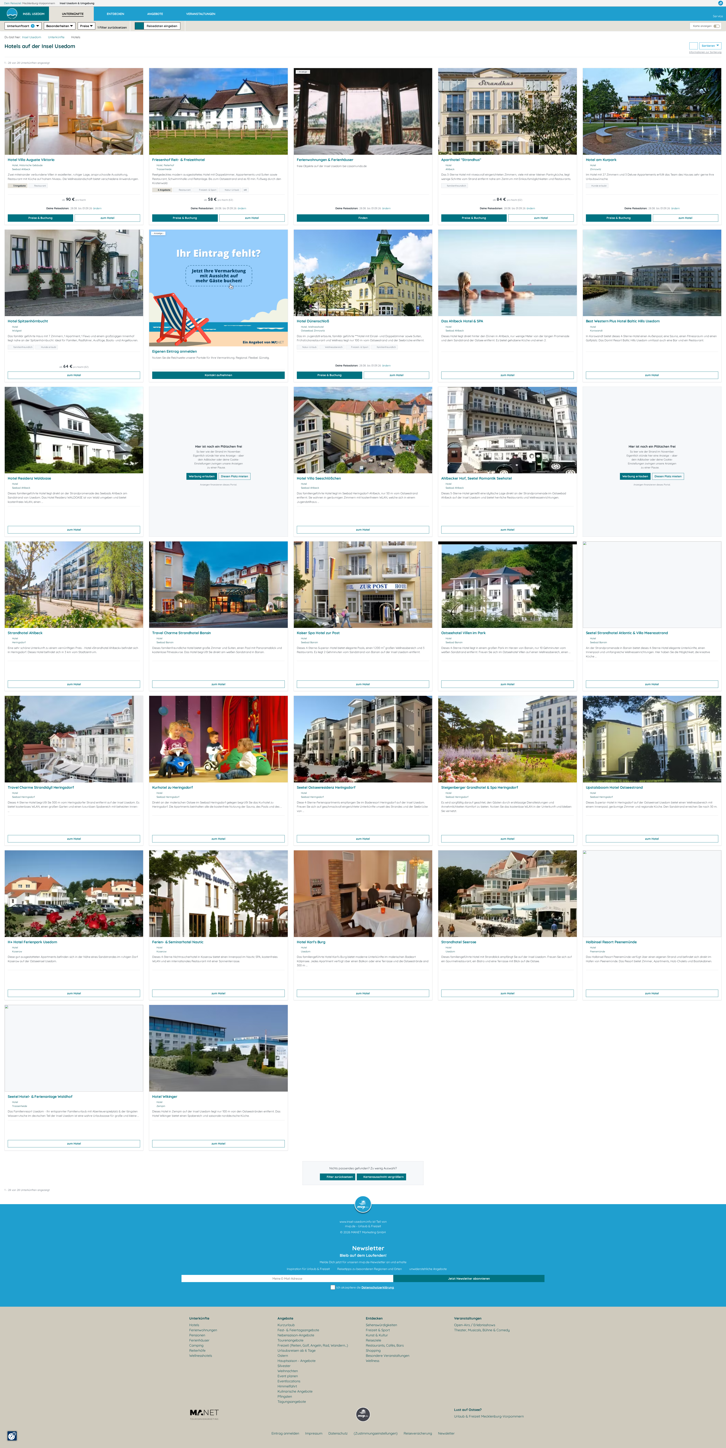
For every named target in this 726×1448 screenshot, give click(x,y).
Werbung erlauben (202, 476)
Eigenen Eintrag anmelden (174, 351)
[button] (36, 12)
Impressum (313, 1433)
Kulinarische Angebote (295, 1391)
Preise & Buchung (40, 218)
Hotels (194, 1325)
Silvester (284, 1366)
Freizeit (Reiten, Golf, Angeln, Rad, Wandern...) (313, 1345)
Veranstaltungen (468, 1318)
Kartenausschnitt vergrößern (383, 1177)
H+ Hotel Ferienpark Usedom (32, 942)
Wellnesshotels (200, 1355)
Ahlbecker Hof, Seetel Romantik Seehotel (476, 478)
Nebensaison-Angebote (296, 1335)
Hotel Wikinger (164, 1096)
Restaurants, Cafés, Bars (385, 1345)
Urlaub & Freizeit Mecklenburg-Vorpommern (489, 1416)
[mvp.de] (720, 3)
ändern (97, 208)
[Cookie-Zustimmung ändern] (12, 1435)
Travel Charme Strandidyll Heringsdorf (41, 787)
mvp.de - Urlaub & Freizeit (363, 1226)
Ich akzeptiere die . (365, 1287)
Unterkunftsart (20, 26)
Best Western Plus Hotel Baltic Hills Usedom (623, 321)
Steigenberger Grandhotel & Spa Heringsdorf (479, 787)
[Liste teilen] (693, 45)
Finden (363, 218)
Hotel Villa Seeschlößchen (319, 478)
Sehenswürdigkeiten (381, 1325)
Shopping (373, 1350)
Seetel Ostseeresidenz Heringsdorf (326, 787)
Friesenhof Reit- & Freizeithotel (178, 159)
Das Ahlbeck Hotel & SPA (462, 321)
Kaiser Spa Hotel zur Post (318, 633)
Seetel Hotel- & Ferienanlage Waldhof (40, 1096)
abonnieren (469, 1278)
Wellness (372, 1361)
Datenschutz (338, 1433)
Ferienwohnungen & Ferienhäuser (325, 159)
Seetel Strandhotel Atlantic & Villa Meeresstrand (627, 633)
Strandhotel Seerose (458, 942)
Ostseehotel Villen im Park (463, 633)
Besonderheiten (57, 26)
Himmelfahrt (287, 1386)
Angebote (285, 1318)
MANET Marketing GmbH (368, 1232)
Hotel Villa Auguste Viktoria (31, 159)
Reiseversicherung (418, 1433)
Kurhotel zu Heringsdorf (172, 787)
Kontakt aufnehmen (218, 375)
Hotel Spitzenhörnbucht (28, 321)
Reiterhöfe (197, 1350)
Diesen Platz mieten (234, 476)
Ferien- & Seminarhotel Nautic (177, 942)
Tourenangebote (290, 1340)
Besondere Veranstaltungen (387, 1355)
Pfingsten (285, 1396)
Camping (196, 1345)
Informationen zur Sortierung (705, 52)
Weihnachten (288, 1371)
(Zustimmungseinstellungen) (376, 1433)
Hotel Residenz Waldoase (29, 478)
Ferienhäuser (199, 1340)
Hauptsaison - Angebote (297, 1361)
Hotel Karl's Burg (311, 942)
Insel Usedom (77, 3)
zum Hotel (107, 218)
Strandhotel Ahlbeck (25, 633)
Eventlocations (289, 1381)
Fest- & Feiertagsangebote (298, 1330)
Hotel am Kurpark (601, 159)
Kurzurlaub (286, 1325)
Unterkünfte (56, 37)
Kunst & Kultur (377, 1335)
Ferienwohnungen (203, 1330)
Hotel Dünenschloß (313, 321)
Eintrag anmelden (285, 1433)
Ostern (283, 1355)
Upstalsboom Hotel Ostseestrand (614, 787)
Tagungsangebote (292, 1401)
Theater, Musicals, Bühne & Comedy (482, 1330)
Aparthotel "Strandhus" (461, 159)
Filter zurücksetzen (339, 1177)
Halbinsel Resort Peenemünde (611, 942)
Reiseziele (373, 1340)
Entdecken (374, 1318)
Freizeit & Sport (378, 1330)
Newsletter (446, 1433)
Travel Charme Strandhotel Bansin (181, 633)
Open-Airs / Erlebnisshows (474, 1325)
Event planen (288, 1376)
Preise (84, 26)
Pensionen (197, 1335)
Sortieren (709, 45)
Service (718, 16)
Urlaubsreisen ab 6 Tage (297, 1350)
